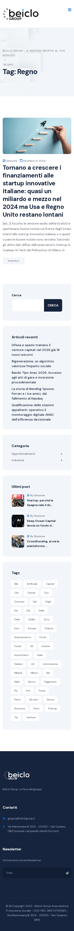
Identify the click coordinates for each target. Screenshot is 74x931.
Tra (16, 717)
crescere (19, 601)
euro (16, 628)
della (41, 610)
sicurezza (19, 708)
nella (17, 681)
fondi (43, 637)
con (46, 592)
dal (35, 601)
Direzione (11, 160)
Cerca (16, 295)
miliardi (18, 672)
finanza (49, 628)
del (28, 610)
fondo (18, 646)
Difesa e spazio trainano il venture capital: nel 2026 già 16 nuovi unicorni (36, 350)
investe (46, 646)
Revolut (33, 699)
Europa (32, 628)
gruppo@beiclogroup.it (21, 818)
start (36, 708)
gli (31, 646)
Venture (31, 717)
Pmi (28, 690)
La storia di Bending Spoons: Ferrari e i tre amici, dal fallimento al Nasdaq (33, 394)
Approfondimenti (23, 454)
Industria (18, 460)
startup (52, 708)
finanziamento (22, 637)
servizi (50, 699)
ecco (47, 619)
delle (17, 619)
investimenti (21, 655)
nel (48, 672)
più (15, 690)
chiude (31, 592)
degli (48, 601)
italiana (18, 664)
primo (17, 699)
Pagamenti (50, 681)
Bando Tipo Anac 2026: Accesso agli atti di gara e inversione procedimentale (36, 377)
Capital (50, 583)
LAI (32, 664)
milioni (34, 672)
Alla (16, 583)
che (16, 592)
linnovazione (50, 664)
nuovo (32, 681)
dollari (31, 619)
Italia (40, 655)
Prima (42, 690)
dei (16, 610)
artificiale (32, 583)
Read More (13, 260)
